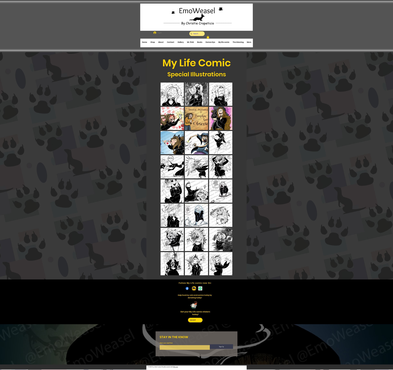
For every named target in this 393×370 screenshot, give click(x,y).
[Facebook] (187, 288)
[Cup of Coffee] (195, 304)
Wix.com (175, 367)
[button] (208, 36)
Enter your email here (166, 343)
